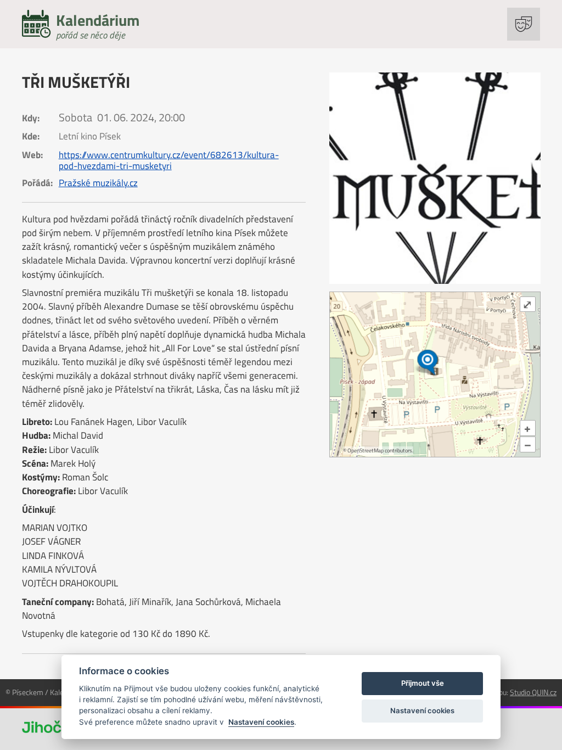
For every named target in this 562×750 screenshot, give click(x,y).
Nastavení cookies (261, 722)
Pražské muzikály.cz (98, 182)
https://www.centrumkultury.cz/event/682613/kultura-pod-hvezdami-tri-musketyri (169, 160)
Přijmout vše (422, 683)
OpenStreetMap (365, 450)
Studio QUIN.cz (533, 692)
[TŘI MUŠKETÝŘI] (435, 178)
